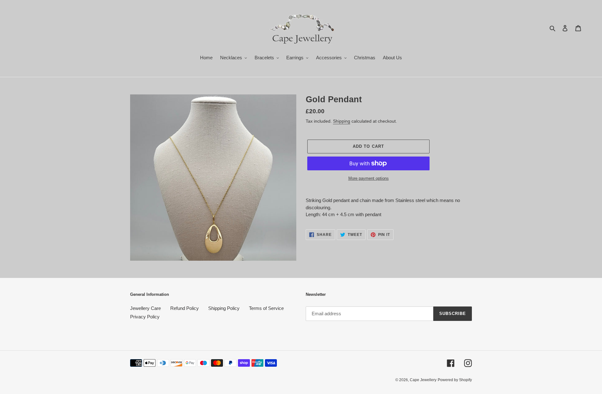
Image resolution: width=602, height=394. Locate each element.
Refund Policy (184, 308)
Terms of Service (266, 308)
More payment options (368, 178)
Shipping (341, 121)
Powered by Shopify (455, 380)
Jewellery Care (145, 308)
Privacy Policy (145, 316)
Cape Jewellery (423, 380)
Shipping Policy (224, 308)
